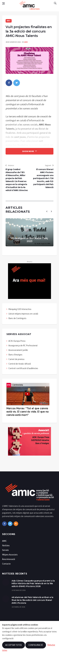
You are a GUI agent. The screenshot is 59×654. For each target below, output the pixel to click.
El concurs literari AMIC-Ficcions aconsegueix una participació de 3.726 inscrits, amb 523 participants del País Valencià (43, 178)
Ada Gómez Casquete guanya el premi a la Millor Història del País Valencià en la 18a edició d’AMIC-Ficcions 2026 (33, 583)
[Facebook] (4, 523)
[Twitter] (10, 523)
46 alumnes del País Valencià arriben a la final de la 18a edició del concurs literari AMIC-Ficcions (32, 600)
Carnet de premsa (16, 359)
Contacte (6, 563)
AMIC (8, 21)
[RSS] (16, 523)
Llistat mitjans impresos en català (23, 313)
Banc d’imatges (15, 354)
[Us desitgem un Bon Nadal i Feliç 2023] (29, 232)
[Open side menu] (3, 3)
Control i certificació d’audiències (23, 368)
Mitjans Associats (10, 554)
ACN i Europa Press (16, 341)
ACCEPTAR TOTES (13, 645)
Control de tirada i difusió (19, 363)
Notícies (6, 545)
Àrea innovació (8, 559)
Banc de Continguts (17, 318)
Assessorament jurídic (18, 350)
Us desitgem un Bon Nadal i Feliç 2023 (29, 240)
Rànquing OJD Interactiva (19, 309)
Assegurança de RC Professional (22, 345)
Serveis (5, 550)
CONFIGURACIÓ (35, 645)
